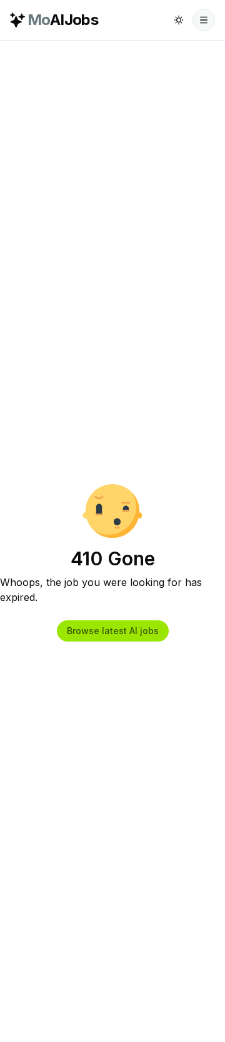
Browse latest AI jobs (113, 630)
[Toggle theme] (179, 20)
